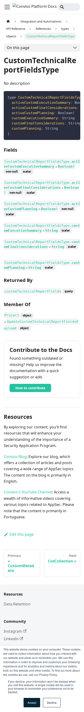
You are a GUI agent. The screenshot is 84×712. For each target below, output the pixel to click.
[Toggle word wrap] (66, 97)
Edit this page (22, 534)
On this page (18, 47)
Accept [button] (32, 702)
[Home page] (8, 21)
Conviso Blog (15, 456)
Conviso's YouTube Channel (28, 492)
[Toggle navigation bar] (7, 7)
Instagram (13, 631)
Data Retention (17, 604)
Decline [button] (52, 702)
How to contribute (30, 388)
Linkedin (11, 638)
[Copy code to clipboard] (74, 97)
